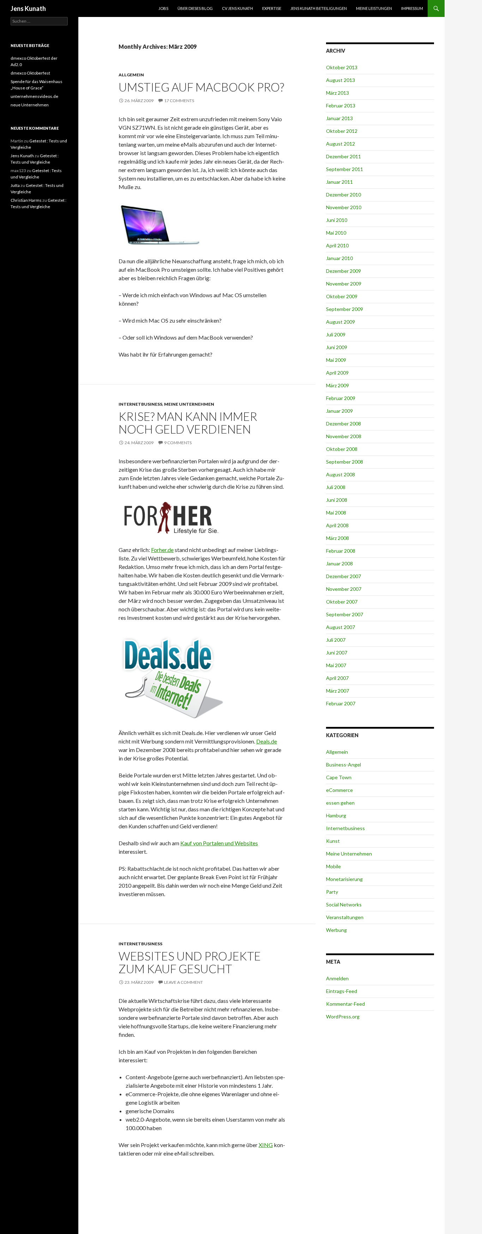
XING (266, 1144)
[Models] (171, 517)
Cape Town (338, 777)
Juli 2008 (335, 487)
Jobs (163, 8)
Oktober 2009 (341, 296)
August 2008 (340, 474)
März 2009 (337, 385)
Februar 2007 (340, 703)
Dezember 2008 (343, 424)
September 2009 (344, 309)
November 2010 (343, 207)
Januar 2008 (339, 563)
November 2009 (343, 284)
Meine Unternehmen (189, 404)
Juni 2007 (336, 653)
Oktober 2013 (341, 67)
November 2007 (343, 589)
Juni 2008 (336, 500)
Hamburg (336, 815)
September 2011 (344, 169)
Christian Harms (26, 200)
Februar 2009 (340, 398)
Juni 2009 (336, 347)
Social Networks (344, 904)
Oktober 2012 (341, 131)
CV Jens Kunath (237, 8)
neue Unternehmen (30, 104)
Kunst (333, 841)
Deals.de (266, 741)
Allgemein (131, 74)
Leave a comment (183, 982)
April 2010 (337, 245)
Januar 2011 (339, 182)
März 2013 (337, 93)
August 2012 (340, 144)
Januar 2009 (339, 411)
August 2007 (340, 627)
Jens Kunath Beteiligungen (318, 8)
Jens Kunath (28, 8)
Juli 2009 (335, 334)
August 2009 (340, 322)
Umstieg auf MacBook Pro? (201, 87)
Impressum (412, 8)
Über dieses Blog (195, 8)
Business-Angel (343, 765)
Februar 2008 (340, 551)
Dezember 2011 (343, 156)
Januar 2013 (339, 118)
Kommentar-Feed (345, 1004)
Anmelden (337, 978)
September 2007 (344, 614)
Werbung (336, 930)
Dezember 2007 (343, 576)
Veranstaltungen (344, 917)
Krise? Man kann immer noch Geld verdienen (188, 422)
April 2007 (337, 678)
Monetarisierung (344, 879)
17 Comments (179, 100)
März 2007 (337, 691)
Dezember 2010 (343, 195)
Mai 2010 (336, 233)
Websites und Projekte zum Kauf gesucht (190, 962)
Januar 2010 (339, 258)
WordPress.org (343, 1016)
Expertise (271, 8)
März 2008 (337, 538)
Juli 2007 (335, 640)
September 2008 (344, 462)
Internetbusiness (140, 404)
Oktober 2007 (341, 602)
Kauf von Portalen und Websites (219, 843)
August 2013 (340, 80)
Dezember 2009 (343, 271)
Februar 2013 (340, 105)
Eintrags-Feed (341, 991)
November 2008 (343, 436)
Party (332, 892)
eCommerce (339, 790)
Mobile (333, 866)
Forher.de (162, 549)
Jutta (15, 185)
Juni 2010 (336, 220)
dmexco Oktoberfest (30, 73)
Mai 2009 (336, 360)
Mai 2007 (336, 665)
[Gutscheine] (171, 674)
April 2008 (337, 525)
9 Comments (178, 442)
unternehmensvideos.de (34, 96)
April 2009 (337, 373)
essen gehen (340, 803)
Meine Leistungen (374, 8)
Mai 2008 (336, 513)
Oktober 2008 (341, 449)
